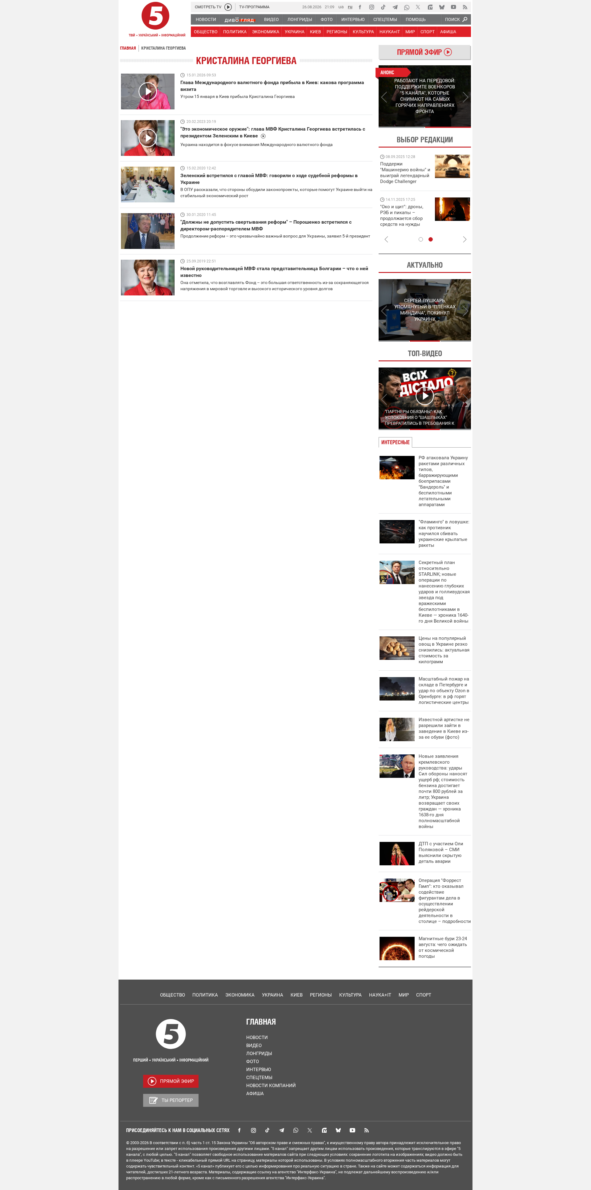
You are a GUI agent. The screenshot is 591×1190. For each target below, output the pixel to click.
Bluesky (338, 1130)
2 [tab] (448, 127)
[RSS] (465, 7)
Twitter (310, 1130)
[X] (418, 7)
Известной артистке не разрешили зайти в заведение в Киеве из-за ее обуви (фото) (444, 728)
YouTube (352, 1130)
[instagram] (371, 7)
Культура (350, 995)
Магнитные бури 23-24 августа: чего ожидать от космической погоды (443, 947)
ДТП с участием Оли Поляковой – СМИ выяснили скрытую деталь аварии (441, 852)
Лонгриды (259, 1053)
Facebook (239, 1130)
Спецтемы (259, 1077)
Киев (297, 995)
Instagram (253, 1130)
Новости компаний (271, 1085)
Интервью (258, 1069)
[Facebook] (360, 7)
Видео (254, 1045)
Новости (257, 1037)
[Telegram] (395, 7)
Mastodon (324, 1130)
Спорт (423, 995)
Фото (252, 1061)
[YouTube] (453, 7)
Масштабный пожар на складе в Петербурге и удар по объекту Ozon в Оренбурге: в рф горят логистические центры (444, 690)
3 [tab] (455, 341)
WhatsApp (295, 1130)
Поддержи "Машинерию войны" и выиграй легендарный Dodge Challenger (405, 172)
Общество (172, 995)
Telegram (281, 1130)
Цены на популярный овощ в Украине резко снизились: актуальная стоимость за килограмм (444, 650)
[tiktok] (383, 7)
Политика (205, 995)
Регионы (321, 995)
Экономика (240, 995)
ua (341, 7)
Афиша (255, 1093)
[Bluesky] (442, 7)
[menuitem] (205, 19)
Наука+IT (380, 995)
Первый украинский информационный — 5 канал (155, 20)
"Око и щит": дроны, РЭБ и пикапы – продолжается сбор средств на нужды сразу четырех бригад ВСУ (403, 221)
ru (350, 7)
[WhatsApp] (406, 7)
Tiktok (267, 1130)
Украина (272, 995)
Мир (404, 995)
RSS (366, 1130)
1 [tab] (401, 127)
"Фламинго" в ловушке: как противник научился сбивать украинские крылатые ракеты (444, 533)
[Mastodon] (430, 7)
